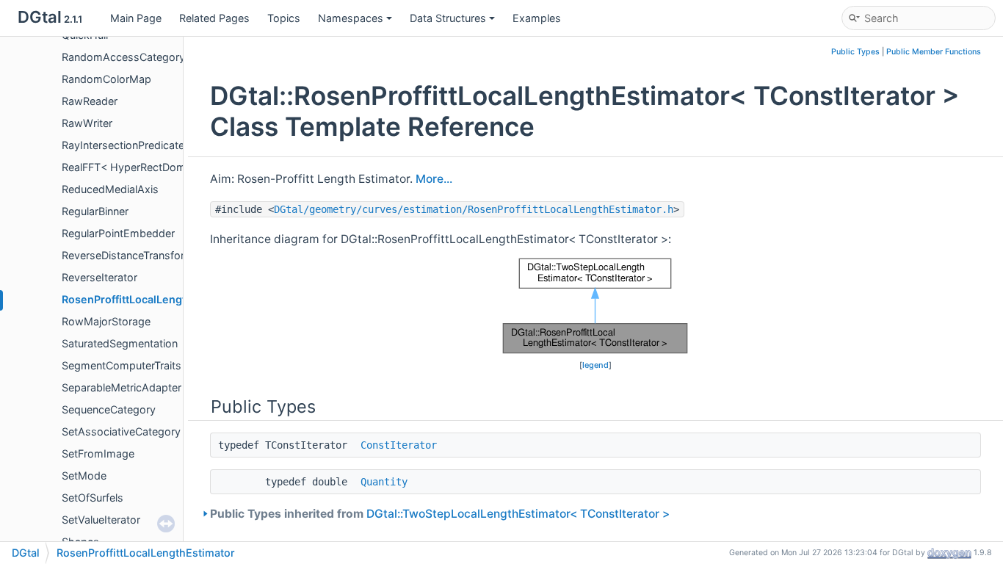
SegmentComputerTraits (121, 365)
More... (434, 179)
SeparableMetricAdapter (121, 387)
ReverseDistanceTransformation (140, 255)
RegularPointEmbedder (118, 233)
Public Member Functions (933, 52)
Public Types (855, 52)
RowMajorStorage (106, 321)
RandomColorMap (106, 79)
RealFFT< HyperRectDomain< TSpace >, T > (170, 167)
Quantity (384, 482)
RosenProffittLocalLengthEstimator (152, 299)
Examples (537, 18)
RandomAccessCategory (123, 57)
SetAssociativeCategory (121, 431)
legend (595, 365)
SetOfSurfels (92, 497)
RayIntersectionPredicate (123, 145)
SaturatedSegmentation (120, 343)
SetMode (84, 475)
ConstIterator (399, 445)
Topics (283, 18)
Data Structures (448, 18)
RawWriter (87, 123)
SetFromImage (98, 453)
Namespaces (350, 18)
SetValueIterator (101, 519)
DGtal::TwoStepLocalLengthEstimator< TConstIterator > (518, 514)
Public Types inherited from (440, 514)
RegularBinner (95, 211)
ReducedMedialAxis (110, 189)
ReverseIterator (99, 277)
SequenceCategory (109, 409)
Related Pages (214, 18)
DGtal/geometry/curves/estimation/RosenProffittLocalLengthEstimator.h (473, 209)
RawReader (89, 101)
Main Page (136, 18)
